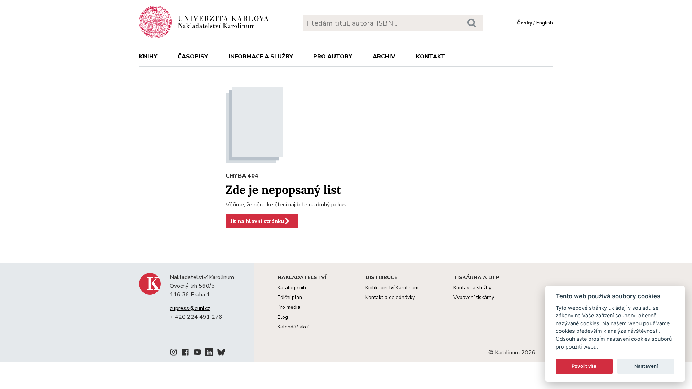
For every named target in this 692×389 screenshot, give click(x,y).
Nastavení (646, 366)
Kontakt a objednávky (390, 297)
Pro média (289, 307)
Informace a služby (261, 57)
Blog (283, 317)
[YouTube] (197, 353)
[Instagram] (173, 353)
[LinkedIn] (209, 353)
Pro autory (332, 57)
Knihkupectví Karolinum (391, 287)
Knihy (148, 57)
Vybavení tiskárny (473, 297)
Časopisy (193, 57)
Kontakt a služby (472, 287)
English (544, 22)
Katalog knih (292, 287)
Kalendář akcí (293, 326)
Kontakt (430, 57)
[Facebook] (185, 353)
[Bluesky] (221, 353)
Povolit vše (584, 366)
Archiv (384, 57)
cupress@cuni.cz (190, 308)
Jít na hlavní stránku (257, 221)
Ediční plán (290, 297)
